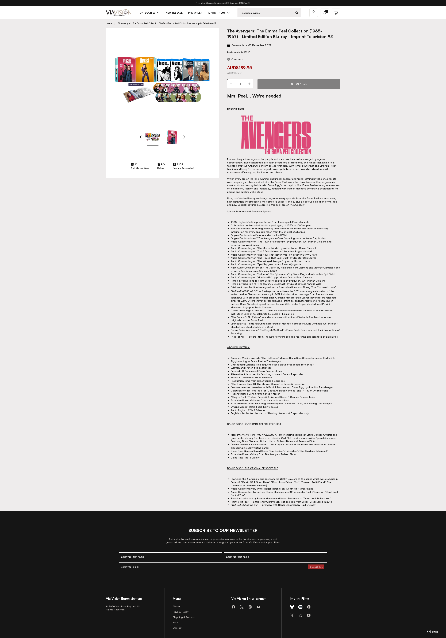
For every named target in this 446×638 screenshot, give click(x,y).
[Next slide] (263, 3)
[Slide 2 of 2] (172, 137)
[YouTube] (258, 607)
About (176, 606)
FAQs (176, 622)
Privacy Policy (181, 611)
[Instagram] (250, 607)
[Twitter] (242, 607)
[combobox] (265, 13)
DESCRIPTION (235, 109)
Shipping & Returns (184, 617)
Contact (177, 627)
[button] (325, 13)
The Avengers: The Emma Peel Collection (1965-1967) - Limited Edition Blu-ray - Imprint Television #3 (167, 23)
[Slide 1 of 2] (152, 137)
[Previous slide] (182, 3)
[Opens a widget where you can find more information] (433, 632)
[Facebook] (233, 607)
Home (109, 23)
